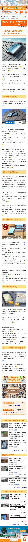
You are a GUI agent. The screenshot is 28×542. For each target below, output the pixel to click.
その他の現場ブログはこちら (20, 524)
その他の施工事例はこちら (20, 450)
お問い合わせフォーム (15, 412)
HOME (3, 16)
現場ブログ (9, 16)
